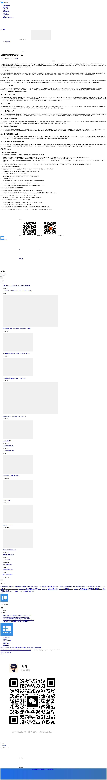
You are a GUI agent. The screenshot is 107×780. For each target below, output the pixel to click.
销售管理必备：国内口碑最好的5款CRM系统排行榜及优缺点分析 (17, 615)
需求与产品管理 (6, 11)
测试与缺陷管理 (6, 14)
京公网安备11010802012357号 (15, 650)
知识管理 (5, 13)
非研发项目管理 (6, 5)
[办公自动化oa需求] (18, 438)
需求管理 (61, 589)
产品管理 (12, 647)
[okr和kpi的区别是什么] (18, 522)
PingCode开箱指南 (7, 640)
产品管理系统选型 (71, 586)
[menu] (0, 1)
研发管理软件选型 (22, 589)
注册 (4, 29)
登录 (1, 29)
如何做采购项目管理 (7, 564)
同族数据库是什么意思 (8, 569)
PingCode (46, 586)
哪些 (92, 586)
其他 (17, 58)
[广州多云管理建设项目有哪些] (18, 547)
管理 (39, 589)
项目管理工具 (97, 589)
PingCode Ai (5, 16)
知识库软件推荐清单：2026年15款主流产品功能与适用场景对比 (17, 328)
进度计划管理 (6, 10)
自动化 (32, 647)
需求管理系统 (77, 589)
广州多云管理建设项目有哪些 (9, 550)
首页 (6, 41)
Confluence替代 (5, 586)
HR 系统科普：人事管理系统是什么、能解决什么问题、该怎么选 (17, 290)
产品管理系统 (62, 586)
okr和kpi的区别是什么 (7, 525)
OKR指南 (5, 642)
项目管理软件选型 (28, 591)
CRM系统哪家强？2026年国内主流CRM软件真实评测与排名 (16, 617)
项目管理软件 (17, 591)
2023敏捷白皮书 (6, 637)
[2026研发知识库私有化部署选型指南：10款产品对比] (18, 375)
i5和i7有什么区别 (6, 500)
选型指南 (53, 589)
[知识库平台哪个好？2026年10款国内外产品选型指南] (30, 413)
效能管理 (20, 647)
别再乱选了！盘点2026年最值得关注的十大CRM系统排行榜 (16, 621)
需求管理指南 (6, 643)
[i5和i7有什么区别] (18, 498)
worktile (2, 58)
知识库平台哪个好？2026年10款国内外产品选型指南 (14, 416)
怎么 (101, 586)
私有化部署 (32, 589)
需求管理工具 (68, 589)
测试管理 (24, 647)
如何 (97, 586)
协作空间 (28, 647)
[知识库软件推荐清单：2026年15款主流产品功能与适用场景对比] (30, 326)
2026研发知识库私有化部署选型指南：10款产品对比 (14, 378)
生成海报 (21, 258)
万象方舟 (40, 647)
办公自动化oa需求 (7, 441)
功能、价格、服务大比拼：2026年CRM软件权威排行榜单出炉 (16, 618)
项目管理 (86, 589)
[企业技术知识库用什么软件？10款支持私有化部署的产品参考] (18, 351)
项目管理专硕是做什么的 (8, 554)
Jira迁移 (32, 586)
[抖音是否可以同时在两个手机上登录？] (18, 473)
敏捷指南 (5, 639)
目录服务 (36, 647)
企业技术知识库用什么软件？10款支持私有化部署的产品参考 (16, 353)
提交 (2, 276)
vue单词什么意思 (6, 559)
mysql (38, 586)
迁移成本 (44, 589)
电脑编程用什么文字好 (8, 574)
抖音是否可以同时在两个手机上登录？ (11, 475)
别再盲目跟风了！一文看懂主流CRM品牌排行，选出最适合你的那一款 (18, 620)
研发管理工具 (15, 589)
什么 (87, 586)
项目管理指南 (6, 645)
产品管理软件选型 (80, 586)
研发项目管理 (6, 7)
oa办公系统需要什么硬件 (8, 450)
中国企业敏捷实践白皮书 (8, 17)
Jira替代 (15, 586)
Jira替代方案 (5, 8)
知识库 (10, 589)
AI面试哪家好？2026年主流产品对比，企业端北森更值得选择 (16, 285)
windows (55, 586)
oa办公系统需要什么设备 (8, 445)
